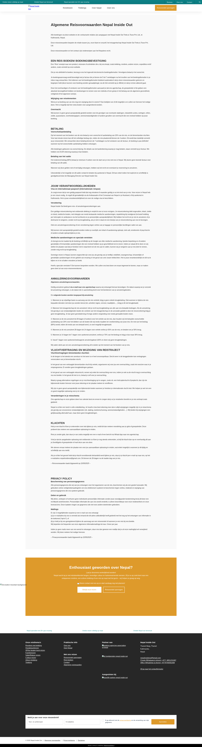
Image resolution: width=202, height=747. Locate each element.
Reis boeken (68, 660)
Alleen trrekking (31, 660)
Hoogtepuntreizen (32, 648)
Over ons (180, 2)
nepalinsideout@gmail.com (150, 658)
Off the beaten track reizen (35, 650)
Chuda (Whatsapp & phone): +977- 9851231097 (158, 660)
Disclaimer (81, 740)
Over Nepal (96, 8)
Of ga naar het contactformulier (151, 669)
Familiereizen (30, 653)
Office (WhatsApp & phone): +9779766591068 (157, 663)
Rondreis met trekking (33, 645)
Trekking (28, 662)
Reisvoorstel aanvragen (166, 8)
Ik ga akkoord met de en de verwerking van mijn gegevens (127, 721)
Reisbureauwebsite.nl (109, 745)
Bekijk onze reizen (89, 590)
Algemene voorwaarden (73, 665)
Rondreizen (68, 8)
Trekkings (82, 8)
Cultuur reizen (30, 658)
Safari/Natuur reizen (32, 655)
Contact (189, 2)
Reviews (169, 2)
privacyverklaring (125, 720)
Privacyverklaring (69, 740)
